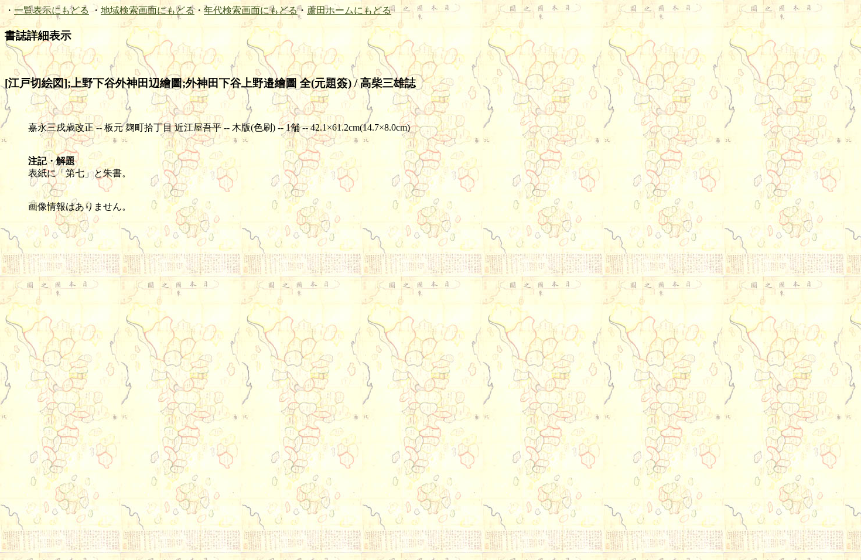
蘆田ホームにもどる (349, 10)
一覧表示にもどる (51, 10)
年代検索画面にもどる (251, 10)
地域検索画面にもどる (147, 10)
